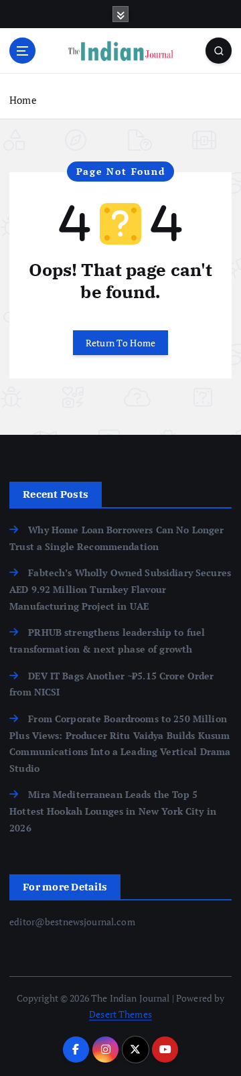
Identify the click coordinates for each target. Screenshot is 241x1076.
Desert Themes (120, 1014)
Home (23, 100)
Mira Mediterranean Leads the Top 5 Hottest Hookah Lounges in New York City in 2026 (112, 810)
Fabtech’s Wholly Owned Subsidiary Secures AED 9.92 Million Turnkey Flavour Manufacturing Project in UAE (120, 589)
